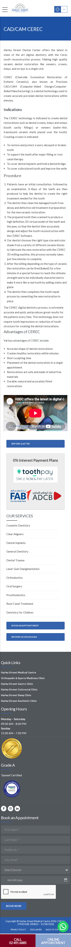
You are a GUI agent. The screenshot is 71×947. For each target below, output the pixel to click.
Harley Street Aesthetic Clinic (19, 700)
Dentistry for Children (19, 612)
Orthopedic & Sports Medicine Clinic (23, 678)
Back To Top (52, 929)
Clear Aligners (15, 534)
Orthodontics (14, 577)
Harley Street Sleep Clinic (16, 695)
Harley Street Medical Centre (18, 672)
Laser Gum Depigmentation (23, 568)
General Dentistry (17, 551)
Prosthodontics (15, 595)
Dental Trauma (15, 560)
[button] (63, 926)
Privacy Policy (18, 929)
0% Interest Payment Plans (35, 460)
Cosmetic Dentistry (18, 525)
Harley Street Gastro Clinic (17, 683)
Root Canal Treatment (19, 603)
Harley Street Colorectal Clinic (19, 689)
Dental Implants (16, 542)
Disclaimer (36, 929)
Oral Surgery (14, 586)
